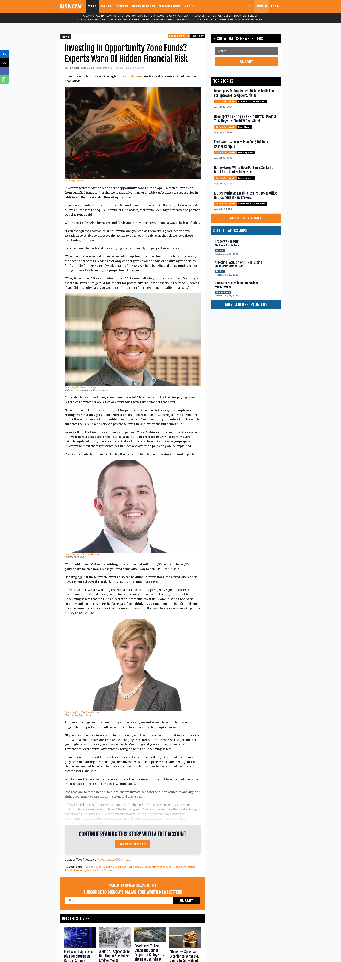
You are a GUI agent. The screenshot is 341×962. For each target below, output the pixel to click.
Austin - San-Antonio (110, 16)
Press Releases (143, 6)
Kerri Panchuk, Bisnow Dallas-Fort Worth (120, 67)
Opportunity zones (185, 866)
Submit (186, 901)
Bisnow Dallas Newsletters (238, 38)
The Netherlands (229, 19)
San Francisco (186, 19)
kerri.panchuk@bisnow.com (116, 859)
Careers (121, 6)
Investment (198, 35)
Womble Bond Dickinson (100, 870)
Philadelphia (131, 19)
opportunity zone (130, 76)
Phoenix (147, 19)
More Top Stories (246, 218)
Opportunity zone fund (158, 866)
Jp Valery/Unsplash (74, 180)
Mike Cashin (136, 866)
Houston (240, 16)
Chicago (159, 16)
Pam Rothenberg (74, 870)
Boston (131, 16)
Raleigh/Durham (164, 19)
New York (115, 19)
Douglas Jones (92, 866)
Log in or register (132, 844)
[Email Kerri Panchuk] (146, 68)
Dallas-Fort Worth (180, 16)
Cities (92, 6)
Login (275, 6)
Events (106, 6)
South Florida (206, 19)
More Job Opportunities (246, 304)
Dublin (228, 16)
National (101, 19)
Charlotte (145, 16)
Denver (217, 16)
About (189, 6)
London (253, 16)
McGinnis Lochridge (114, 866)
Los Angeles (85, 19)
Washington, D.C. (253, 19)
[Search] (249, 6)
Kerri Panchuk (85, 859)
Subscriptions (170, 6)
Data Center (202, 16)
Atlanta (88, 16)
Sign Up (261, 6)
